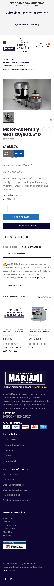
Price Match (10, 461)
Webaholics (9, 570)
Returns (8, 455)
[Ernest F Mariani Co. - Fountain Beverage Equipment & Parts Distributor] (9, 49)
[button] (39, 296)
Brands (28, 12)
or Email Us (22, 51)
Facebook (5, 237)
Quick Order (42, 12)
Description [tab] (10, 247)
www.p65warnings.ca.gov (33, 277)
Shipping (9, 450)
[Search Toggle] (21, 39)
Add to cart (22, 217)
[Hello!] (40, 45)
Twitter (10, 237)
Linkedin (11, 578)
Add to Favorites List (26, 225)
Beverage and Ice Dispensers (13, 329)
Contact (21, 24)
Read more (46, 308)
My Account (8, 518)
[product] (14, 315)
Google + (21, 237)
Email (27, 237)
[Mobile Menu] (5, 42)
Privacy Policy (9, 525)
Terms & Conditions (14, 444)
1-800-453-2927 (17, 416)
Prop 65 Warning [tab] (32, 247)
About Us (7, 532)
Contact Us (10, 439)
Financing (33, 24)
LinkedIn (16, 237)
